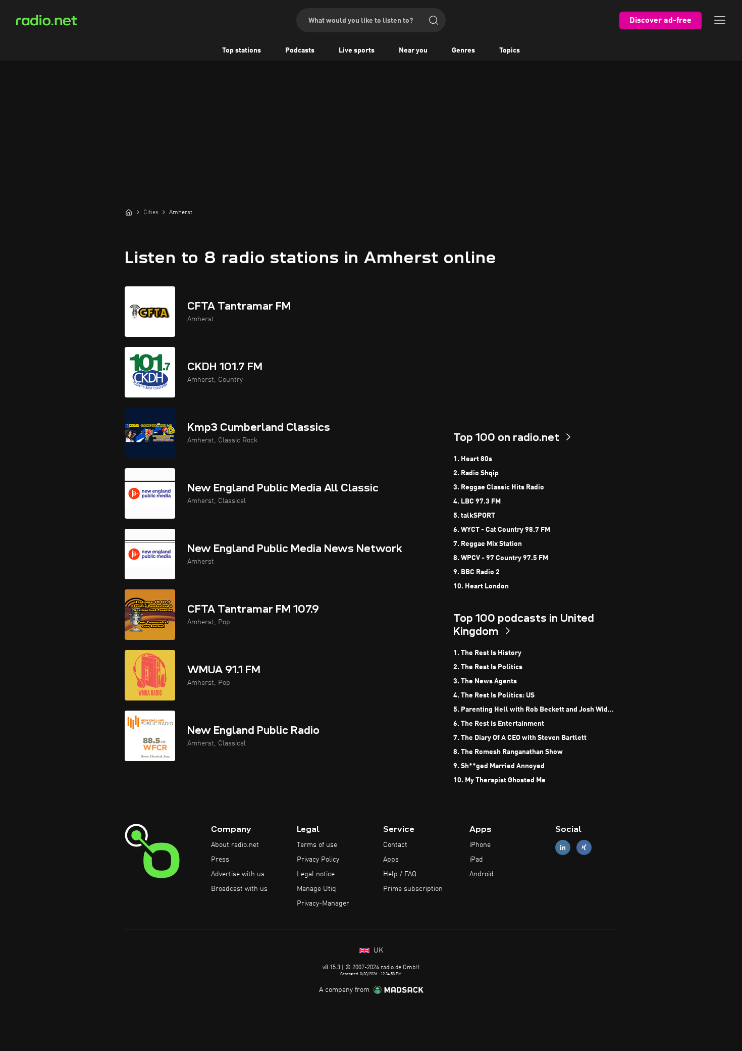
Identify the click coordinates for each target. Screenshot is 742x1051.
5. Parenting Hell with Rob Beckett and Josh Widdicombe (535, 709)
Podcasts (299, 50)
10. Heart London (481, 586)
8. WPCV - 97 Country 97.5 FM (500, 558)
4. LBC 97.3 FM (477, 501)
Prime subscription (413, 888)
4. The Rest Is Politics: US (494, 695)
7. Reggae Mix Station (487, 543)
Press (220, 859)
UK (377, 950)
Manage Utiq (316, 888)
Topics (509, 50)
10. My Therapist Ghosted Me (499, 780)
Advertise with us (237, 874)
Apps (391, 859)
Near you (413, 50)
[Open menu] (720, 20)
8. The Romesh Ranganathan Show (508, 752)
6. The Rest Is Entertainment (498, 723)
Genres (463, 50)
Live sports (357, 50)
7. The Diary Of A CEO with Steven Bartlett (520, 737)
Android (481, 874)
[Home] (129, 212)
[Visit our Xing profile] (584, 847)
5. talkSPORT (474, 515)
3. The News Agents (485, 681)
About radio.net (235, 844)
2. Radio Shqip (476, 473)
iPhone (480, 844)
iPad (476, 859)
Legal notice (316, 874)
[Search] (434, 20)
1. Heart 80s (472, 459)
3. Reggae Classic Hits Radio (498, 487)
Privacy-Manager (323, 903)
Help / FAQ (399, 874)
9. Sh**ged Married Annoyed (499, 766)
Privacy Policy (318, 859)
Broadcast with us (239, 888)
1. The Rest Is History (487, 653)
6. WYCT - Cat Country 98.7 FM (501, 529)
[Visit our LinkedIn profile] (563, 847)
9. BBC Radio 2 (476, 572)
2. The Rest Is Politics (487, 667)
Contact (395, 844)
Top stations (241, 50)
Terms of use (317, 844)
